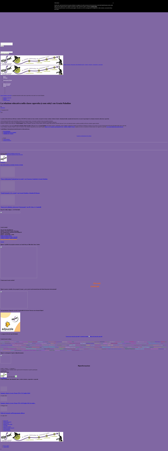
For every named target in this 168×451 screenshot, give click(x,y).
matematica (67, 347)
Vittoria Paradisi (114, 343)
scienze (135, 341)
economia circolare (69, 350)
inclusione (102, 341)
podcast (147, 345)
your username (16, 43)
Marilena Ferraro (97, 347)
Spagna (137, 347)
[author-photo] (4, 161)
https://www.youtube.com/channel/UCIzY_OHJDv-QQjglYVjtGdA (60, 126)
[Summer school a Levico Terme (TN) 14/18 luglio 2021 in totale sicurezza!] (4, 400)
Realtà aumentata (62, 350)
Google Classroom (136, 345)
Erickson (120, 343)
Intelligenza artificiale (139, 348)
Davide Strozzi (144, 345)
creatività (151, 347)
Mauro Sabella (48, 343)
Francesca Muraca (75, 350)
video (139, 347)
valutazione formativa (90, 343)
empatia (141, 347)
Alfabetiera (117, 345)
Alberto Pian (163, 341)
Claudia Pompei (38, 345)
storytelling (131, 341)
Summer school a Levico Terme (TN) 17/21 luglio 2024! (15, 393)
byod (55, 341)
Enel (66, 350)
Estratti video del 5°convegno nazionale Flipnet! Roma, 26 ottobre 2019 (21, 88)
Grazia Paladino (6, 139)
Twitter (56, 345)
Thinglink (46, 341)
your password (16, 44)
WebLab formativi (7, 83)
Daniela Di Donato (31, 349)
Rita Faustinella (154, 348)
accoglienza (105, 343)
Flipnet (61, 348)
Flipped (20, 341)
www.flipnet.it (4, 378)
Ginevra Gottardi (92, 347)
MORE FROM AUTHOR (17, 165)
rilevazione (81, 350)
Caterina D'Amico (83, 345)
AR (115, 345)
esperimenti (70, 343)
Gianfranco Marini (64, 345)
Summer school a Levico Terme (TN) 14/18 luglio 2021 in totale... (18, 403)
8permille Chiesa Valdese (30, 350)
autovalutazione (77, 345)
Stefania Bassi (12, 350)
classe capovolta (34, 341)
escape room (86, 348)
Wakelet (16, 343)
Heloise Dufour (134, 347)
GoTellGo (109, 343)
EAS (107, 345)
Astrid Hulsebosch (18, 350)
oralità (40, 345)
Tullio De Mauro (11, 347)
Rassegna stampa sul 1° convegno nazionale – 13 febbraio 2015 (19, 87)
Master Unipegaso (26, 343)
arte (29, 343)
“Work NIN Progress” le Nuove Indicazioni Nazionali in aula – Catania (20, 93)
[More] (21, 114)
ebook (54, 343)
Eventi (4, 86)
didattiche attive (7, 341)
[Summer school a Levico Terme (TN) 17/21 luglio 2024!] (4, 390)
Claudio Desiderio (103, 345)
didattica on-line (38, 343)
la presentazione (6, 131)
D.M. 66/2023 (67, 343)
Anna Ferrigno (145, 347)
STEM (73, 341)
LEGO (101, 347)
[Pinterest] (12, 114)
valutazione (161, 348)
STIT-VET (117, 347)
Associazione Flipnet (7, 80)
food (78, 348)
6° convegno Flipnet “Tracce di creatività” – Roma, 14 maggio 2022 (20, 89)
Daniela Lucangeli (150, 345)
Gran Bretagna (121, 345)
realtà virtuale (30, 341)
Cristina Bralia (125, 347)
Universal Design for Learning (6, 350)
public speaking (47, 350)
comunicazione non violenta (6, 345)
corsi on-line (112, 347)
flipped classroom (106, 347)
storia (31, 343)
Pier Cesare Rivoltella (7, 343)
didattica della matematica (113, 348)
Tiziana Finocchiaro (133, 343)
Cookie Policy (6, 447)
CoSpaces (27, 347)
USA (165, 345)
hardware (43, 350)
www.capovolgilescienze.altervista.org (114, 126)
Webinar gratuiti (6, 85)
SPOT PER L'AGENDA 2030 (10, 348)
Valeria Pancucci (130, 349)
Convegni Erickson (96, 343)
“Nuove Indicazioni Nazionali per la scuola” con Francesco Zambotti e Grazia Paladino (24, 179)
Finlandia (3, 343)
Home (4, 76)
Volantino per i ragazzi (8, 133)
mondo (40, 350)
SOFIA (68, 345)
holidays (28, 345)
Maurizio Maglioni (48, 345)
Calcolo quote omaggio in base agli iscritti (14, 154)
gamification (40, 341)
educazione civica (128, 343)
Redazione (3, 107)
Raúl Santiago (88, 347)
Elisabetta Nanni (72, 347)
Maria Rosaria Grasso (16, 345)
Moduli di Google (32, 345)
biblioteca (52, 343)
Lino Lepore (56, 347)
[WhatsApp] (17, 114)
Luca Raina (161, 345)
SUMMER (48, 348)
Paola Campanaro (83, 343)
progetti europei (130, 347)
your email (15, 52)
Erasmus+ (88, 345)
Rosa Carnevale (76, 343)
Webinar (5, 98)
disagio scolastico (24, 345)
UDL (42, 347)
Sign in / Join (6, 38)
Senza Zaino (81, 347)
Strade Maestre (121, 347)
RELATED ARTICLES (6, 165)
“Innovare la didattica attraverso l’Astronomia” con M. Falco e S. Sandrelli (21, 207)
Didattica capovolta (7, 95)
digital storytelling (35, 347)
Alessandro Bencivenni (156, 345)
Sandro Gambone (62, 347)
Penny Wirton (159, 343)
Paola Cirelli (110, 345)
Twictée (141, 345)
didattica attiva (4, 347)
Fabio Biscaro (158, 341)
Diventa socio (8, 81)
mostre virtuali (77, 347)
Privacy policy (6, 445)
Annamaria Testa (13, 343)
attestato (37, 350)
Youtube (122, 341)
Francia (124, 345)
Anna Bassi (124, 343)
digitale (41, 347)
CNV (102, 343)
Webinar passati (6, 100)
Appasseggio (93, 345)
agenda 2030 (72, 345)
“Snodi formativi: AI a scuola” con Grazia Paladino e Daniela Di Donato (20, 193)
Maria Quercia (23, 347)
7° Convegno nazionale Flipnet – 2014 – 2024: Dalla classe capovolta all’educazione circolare (25, 90)
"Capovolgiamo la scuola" (141, 343)
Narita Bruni (34, 343)
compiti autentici (57, 350)
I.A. (114, 345)
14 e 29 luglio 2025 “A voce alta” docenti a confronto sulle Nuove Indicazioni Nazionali (24, 92)
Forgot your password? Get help (7, 47)
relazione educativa (7, 140)
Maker (164, 345)
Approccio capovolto (10, 79)
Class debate (59, 345)
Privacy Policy (4, 48)
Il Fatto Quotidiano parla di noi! (13, 153)
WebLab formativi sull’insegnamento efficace (13, 413)
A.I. (100, 343)
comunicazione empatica (157, 347)
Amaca (30, 347)
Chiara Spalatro (153, 343)
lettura (22, 348)
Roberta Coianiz (52, 350)
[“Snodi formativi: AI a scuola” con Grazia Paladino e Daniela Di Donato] (8, 190)
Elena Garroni (117, 341)
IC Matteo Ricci (17, 347)
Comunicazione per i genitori (9, 132)
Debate (65, 348)
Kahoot (57, 343)
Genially (145, 341)
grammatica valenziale (97, 345)
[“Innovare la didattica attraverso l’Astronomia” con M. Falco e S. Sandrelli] (8, 204)
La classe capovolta (44, 343)
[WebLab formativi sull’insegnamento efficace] (4, 410)
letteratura (23, 350)
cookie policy (94, 6)
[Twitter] (7, 114)
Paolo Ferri (84, 347)
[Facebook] (3, 114)
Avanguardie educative (20, 343)
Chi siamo (5, 77)
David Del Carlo (61, 343)
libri (147, 343)
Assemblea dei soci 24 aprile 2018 (129, 345)
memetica (162, 343)
